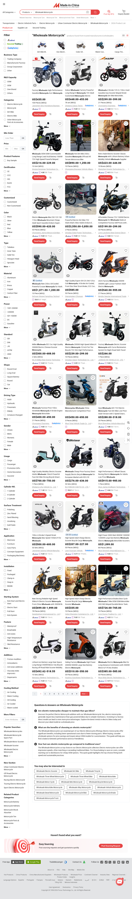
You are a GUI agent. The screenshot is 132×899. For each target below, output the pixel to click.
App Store (17, 862)
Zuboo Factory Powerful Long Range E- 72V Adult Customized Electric (79, 93)
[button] (125, 47)
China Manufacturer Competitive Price (77, 409)
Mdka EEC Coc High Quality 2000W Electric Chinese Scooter (47, 347)
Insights (72, 877)
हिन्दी (107, 880)
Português (30, 880)
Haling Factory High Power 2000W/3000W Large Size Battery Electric (80, 665)
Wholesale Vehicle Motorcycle (109, 787)
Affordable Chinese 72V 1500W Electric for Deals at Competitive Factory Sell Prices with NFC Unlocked (113, 220)
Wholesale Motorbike (107, 776)
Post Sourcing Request (110, 846)
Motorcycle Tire (52, 18)
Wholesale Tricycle (93, 771)
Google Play (33, 862)
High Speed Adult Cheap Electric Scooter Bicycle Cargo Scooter (78, 539)
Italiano (60, 880)
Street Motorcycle (82, 18)
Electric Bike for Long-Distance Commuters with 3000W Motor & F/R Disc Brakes (114, 665)
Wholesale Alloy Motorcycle (80, 787)
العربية (87, 880)
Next (84, 693)
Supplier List (22, 27)
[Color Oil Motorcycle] (81, 45)
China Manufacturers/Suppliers (40, 875)
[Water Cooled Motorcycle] (100, 45)
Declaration (67, 887)
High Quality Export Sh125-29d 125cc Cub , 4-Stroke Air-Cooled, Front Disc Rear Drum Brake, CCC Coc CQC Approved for (80, 283)
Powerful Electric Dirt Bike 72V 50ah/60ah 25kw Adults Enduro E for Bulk (78, 221)
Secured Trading (39, 27)
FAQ (58, 870)
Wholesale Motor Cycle (45, 782)
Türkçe (123, 880)
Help (63, 870)
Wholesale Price (76, 875)
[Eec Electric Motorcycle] (61, 45)
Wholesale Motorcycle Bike (76, 792)
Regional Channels (118, 875)
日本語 (101, 880)
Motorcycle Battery (11, 802)
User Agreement (54, 887)
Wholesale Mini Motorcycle (71, 782)
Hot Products (8, 875)
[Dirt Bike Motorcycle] (42, 45)
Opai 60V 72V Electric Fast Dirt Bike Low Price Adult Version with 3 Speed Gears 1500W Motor (112, 411)
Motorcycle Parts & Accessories (11, 821)
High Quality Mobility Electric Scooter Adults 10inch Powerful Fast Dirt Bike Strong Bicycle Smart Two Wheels (46, 474)
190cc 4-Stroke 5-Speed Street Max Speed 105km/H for (46, 538)
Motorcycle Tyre (39, 18)
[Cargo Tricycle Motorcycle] (119, 45)
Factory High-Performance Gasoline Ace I (47, 91)
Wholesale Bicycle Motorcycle (100, 782)
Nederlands (78, 880)
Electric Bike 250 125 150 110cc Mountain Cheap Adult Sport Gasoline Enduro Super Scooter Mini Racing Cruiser (47, 220)
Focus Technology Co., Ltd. (67, 890)
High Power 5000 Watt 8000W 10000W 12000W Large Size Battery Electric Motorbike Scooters (114, 538)
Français (40, 880)
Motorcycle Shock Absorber (11, 811)
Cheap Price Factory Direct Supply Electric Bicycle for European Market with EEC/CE (80, 474)
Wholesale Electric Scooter (46, 771)
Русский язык (50, 880)
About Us (51, 870)
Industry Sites (105, 875)
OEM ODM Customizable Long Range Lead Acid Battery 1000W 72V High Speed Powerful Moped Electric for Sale (47, 156)
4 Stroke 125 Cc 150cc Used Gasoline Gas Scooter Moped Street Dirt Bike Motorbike (113, 93)
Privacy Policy (78, 887)
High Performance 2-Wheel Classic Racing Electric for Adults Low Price (113, 474)
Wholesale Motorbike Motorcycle (49, 787)
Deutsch (68, 880)
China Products (21, 875)
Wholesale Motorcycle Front (47, 798)
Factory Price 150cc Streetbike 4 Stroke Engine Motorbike (47, 411)
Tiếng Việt (58, 882)
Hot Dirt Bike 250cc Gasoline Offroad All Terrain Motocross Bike (78, 156)
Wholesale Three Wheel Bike (81, 776)
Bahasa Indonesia (71, 882)
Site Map (71, 870)
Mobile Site (81, 870)
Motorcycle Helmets (12, 806)
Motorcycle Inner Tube (66, 18)
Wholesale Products (61, 875)
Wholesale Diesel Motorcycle (47, 792)
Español (21, 880)
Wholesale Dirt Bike (71, 771)
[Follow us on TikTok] (106, 862)
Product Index (62, 877)
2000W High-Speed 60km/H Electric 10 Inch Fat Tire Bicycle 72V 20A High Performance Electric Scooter (80, 347)
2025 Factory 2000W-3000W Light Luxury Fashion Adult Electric (112, 284)
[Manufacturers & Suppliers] (66, 5)
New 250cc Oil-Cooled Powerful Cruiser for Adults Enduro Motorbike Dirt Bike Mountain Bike (47, 285)
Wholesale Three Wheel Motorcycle (50, 776)
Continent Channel (90, 875)
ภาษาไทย (115, 880)
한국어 (94, 880)
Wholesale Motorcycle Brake (104, 792)
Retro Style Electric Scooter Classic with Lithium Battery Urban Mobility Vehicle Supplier (113, 156)
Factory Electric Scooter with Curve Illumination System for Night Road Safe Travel (112, 347)
